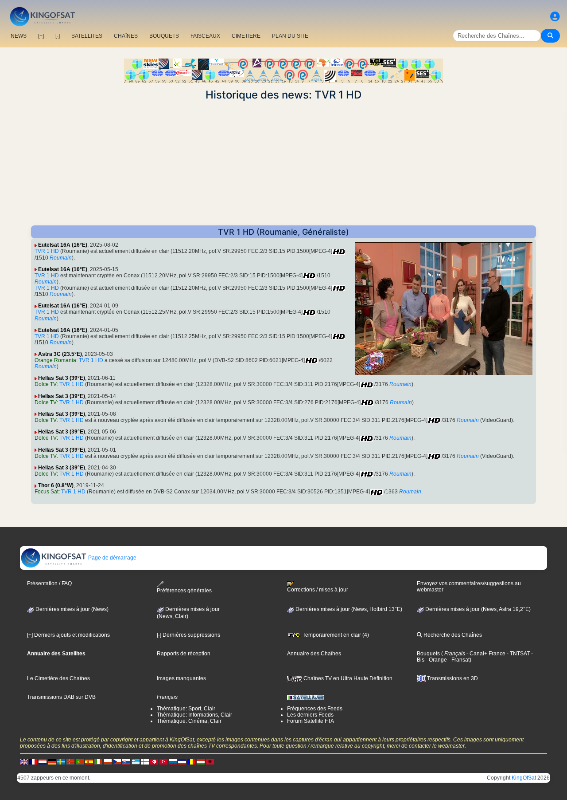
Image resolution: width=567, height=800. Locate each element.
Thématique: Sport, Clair (186, 708)
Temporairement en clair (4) (335, 635)
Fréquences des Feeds (314, 708)
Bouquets (428, 653)
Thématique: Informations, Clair (194, 715)
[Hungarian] (201, 761)
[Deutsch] (52, 761)
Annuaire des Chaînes (314, 653)
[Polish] (108, 761)
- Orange (435, 660)
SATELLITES (86, 36)
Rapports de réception (183, 653)
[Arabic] (154, 761)
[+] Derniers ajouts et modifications (68, 635)
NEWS (19, 36)
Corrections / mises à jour (317, 590)
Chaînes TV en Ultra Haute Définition (347, 678)
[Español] (89, 761)
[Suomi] (145, 761)
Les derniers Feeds (310, 715)
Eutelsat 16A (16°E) (62, 245)
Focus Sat (46, 492)
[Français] (33, 761)
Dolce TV (46, 384)
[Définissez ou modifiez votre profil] (555, 16)
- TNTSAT (517, 653)
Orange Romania (55, 360)
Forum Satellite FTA (310, 721)
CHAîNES (126, 36)
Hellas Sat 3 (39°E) (61, 378)
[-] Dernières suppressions (188, 635)
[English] (24, 761)
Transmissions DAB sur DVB (61, 697)
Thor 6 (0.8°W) (56, 485)
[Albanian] (210, 761)
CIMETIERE (246, 36)
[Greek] (136, 761)
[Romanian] (191, 761)
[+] (41, 36)
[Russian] (173, 761)
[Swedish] (61, 761)
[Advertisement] (283, 163)
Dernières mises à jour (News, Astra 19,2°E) (477, 609)
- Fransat (458, 660)
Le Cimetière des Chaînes (58, 678)
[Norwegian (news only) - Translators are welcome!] (70, 761)
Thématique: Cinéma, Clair (189, 721)
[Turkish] (163, 761)
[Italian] (98, 761)
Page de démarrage (111, 558)
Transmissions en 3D (452, 678)
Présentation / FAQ (49, 583)
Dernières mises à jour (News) (71, 609)
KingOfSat (524, 778)
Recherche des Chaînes (452, 635)
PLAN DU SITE (290, 36)
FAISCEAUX (205, 36)
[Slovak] (126, 761)
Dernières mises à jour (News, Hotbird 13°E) (348, 609)
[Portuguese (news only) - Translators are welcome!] (80, 761)
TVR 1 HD (47, 251)
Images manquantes (181, 678)
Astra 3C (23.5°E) (60, 354)
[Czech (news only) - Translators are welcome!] (117, 761)
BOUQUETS (164, 36)
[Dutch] (43, 761)
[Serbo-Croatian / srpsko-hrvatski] (182, 761)
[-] (57, 36)
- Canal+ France (485, 653)
